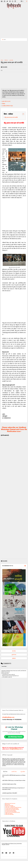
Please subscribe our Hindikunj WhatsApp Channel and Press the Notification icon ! (14, 429)
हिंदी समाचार (6, 60)
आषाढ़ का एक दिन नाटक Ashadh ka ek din (12, 812)
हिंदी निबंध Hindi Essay (9, 805)
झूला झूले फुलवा (6, 643)
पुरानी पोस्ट (14, 654)
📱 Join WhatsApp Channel (14, 736)
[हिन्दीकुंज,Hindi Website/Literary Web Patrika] (14, 8)
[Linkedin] (15, 1)
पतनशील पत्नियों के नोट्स (7, 105)
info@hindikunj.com (8, 717)
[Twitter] (7, 1)
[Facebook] (4, 1)
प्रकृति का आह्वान (7, 591)
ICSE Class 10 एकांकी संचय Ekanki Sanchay (13, 807)
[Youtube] (2, 1)
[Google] (12, 1)
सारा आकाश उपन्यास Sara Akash (10, 811)
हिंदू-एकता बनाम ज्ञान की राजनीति (11, 117)
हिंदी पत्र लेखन (7, 804)
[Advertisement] (15, 23)
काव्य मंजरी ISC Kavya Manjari (10, 810)
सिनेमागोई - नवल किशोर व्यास (9, 604)
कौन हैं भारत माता (6, 617)
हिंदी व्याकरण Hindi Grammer (10, 803)
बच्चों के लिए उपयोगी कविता (9, 814)
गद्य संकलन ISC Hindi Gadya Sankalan (12, 809)
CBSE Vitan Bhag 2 (9, 813)
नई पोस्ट (14, 651)
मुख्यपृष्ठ (14, 658)
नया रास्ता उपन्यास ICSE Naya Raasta (11, 808)
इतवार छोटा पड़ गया (6, 101)
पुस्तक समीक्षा (11, 60)
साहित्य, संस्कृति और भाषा (8, 579)
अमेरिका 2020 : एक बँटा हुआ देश (10, 630)
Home (2, 60)
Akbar (3, 103)
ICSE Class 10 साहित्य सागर (10, 806)
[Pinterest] (10, 1)
